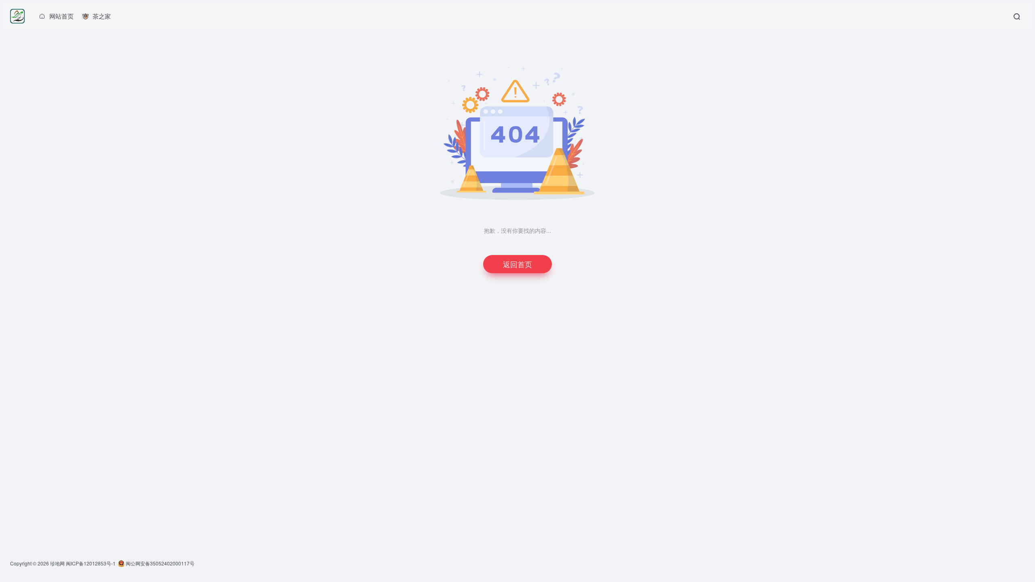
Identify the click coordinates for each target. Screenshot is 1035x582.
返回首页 (517, 264)
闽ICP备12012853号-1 (91, 563)
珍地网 (57, 563)
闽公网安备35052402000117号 (159, 563)
